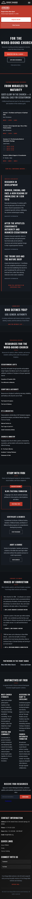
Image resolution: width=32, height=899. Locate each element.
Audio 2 (15, 161)
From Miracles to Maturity (7, 382)
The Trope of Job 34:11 (7, 426)
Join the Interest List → (16, 324)
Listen (10, 120)
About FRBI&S (5, 845)
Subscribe (25, 797)
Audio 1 (10, 161)
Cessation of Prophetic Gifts (8, 379)
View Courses (16, 25)
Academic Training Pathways (8, 452)
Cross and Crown (26, 665)
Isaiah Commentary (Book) (8, 429)
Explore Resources (16, 60)
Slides (15, 120)
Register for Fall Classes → (16, 54)
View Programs (16, 532)
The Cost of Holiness (6, 404)
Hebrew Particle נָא (6, 423)
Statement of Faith (6, 455)
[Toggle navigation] (29, 2)
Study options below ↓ (16, 65)
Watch (4, 120)
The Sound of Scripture (7, 401)
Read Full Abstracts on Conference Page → (16, 286)
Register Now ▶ (16, 19)
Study (2, 848)
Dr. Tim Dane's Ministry (7, 449)
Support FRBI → (16, 884)
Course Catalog (5, 851)
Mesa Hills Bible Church (8, 665)
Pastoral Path (16, 504)
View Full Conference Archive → (16, 169)
